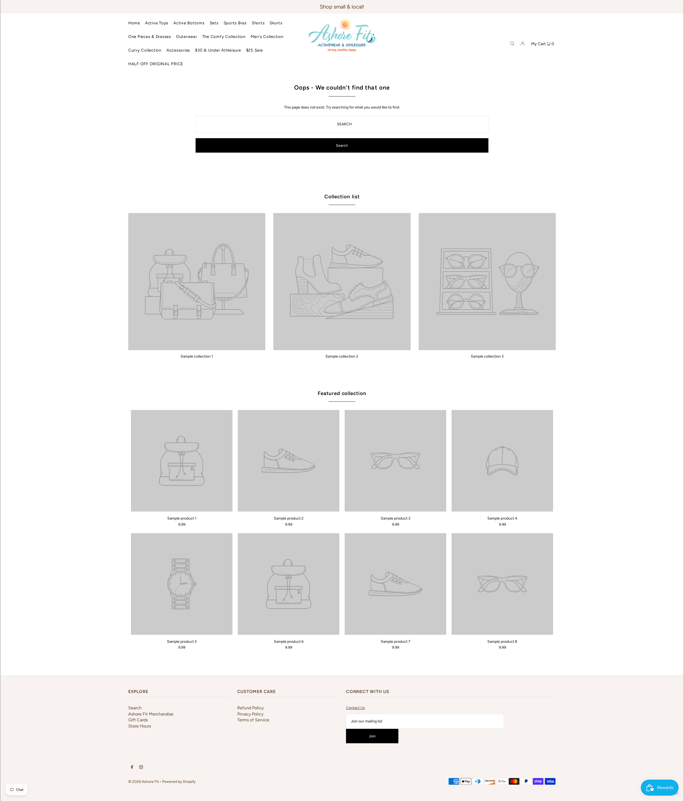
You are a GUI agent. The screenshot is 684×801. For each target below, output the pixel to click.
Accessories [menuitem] (178, 50)
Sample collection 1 (197, 356)
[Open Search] (512, 43)
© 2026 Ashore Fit (143, 781)
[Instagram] (141, 768)
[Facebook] (132, 768)
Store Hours (139, 726)
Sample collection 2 (341, 356)
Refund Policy (250, 707)
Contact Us (355, 708)
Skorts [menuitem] (276, 23)
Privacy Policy (250, 714)
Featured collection (342, 393)
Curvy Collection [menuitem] (144, 50)
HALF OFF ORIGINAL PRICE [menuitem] (155, 63)
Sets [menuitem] (214, 23)
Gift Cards (138, 719)
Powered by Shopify (179, 781)
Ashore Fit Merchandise (150, 714)
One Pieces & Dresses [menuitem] (149, 36)
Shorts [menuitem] (258, 23)
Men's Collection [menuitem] (267, 36)
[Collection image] (197, 348)
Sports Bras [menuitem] (235, 23)
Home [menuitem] (134, 23)
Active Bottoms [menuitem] (189, 23)
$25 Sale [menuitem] (254, 50)
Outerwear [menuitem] (186, 36)
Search (135, 707)
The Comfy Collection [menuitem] (224, 36)
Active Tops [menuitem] (156, 23)
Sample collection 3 (487, 356)
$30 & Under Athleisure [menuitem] (218, 50)
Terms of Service (253, 719)
